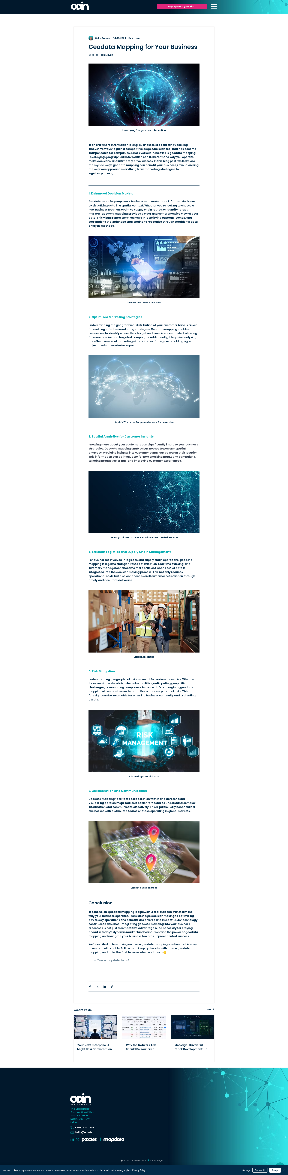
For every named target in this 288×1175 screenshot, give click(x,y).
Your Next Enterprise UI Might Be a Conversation (94, 1047)
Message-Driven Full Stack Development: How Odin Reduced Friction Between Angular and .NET (192, 1047)
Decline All (260, 1170)
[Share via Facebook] (89, 986)
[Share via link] (112, 986)
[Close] (284, 1170)
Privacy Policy (138, 1170)
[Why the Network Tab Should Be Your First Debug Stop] (144, 1027)
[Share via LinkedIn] (104, 986)
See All (210, 1009)
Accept (275, 1170)
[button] (182, 6)
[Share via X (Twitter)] (97, 986)
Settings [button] (246, 1170)
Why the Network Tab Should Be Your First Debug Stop (141, 1047)
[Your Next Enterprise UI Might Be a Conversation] (95, 1027)
